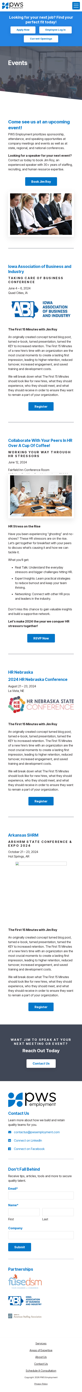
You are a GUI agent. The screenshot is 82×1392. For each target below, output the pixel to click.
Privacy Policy (41, 1383)
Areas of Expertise (41, 1350)
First (11, 1219)
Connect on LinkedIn (28, 1140)
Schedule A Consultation (41, 1370)
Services (41, 1343)
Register (41, 406)
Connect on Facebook (29, 1149)
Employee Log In (55, 29)
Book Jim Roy (41, 181)
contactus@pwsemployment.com (37, 1132)
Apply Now (23, 29)
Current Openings (41, 38)
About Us (41, 1357)
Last (45, 1219)
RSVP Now (41, 638)
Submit (19, 1247)
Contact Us (41, 1063)
